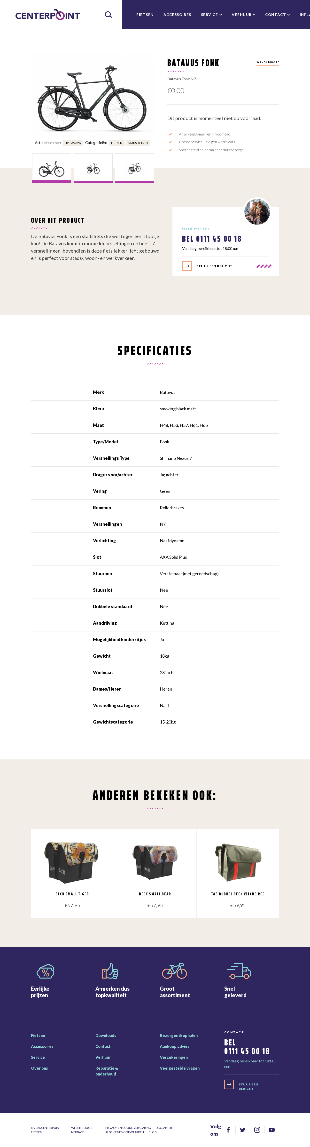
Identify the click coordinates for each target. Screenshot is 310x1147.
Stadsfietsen (138, 143)
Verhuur (242, 14)
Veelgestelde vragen (180, 1068)
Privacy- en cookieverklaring (128, 1128)
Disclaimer (164, 1128)
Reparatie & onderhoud (106, 1071)
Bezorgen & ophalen (179, 1035)
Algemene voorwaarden (124, 1132)
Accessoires (177, 14)
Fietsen (145, 14)
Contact (275, 14)
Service (209, 14)
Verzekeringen (174, 1057)
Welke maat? (267, 61)
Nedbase (77, 1132)
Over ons (39, 1068)
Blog (153, 1132)
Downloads (105, 1035)
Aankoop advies (174, 1046)
